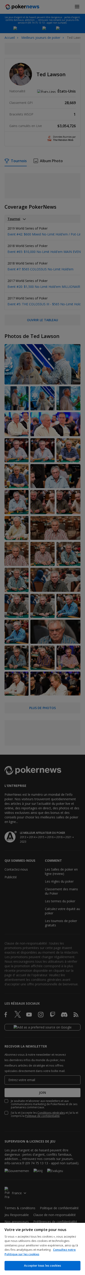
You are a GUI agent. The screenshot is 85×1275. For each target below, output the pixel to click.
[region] (42, 1249)
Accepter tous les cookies (42, 1265)
